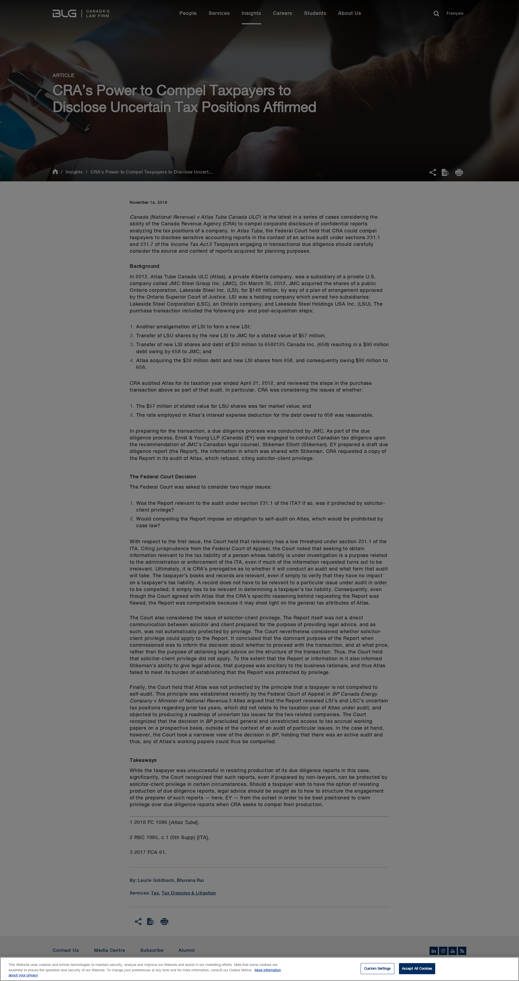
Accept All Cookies (417, 968)
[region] (259, 969)
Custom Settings (377, 968)
